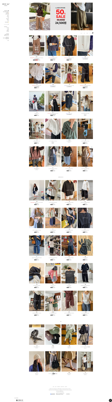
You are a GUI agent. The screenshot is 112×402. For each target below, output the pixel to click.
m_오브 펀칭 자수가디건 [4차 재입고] (53, 257)
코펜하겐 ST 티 (53, 85)
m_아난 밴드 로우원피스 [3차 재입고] (53, 168)
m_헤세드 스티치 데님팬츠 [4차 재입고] (85, 202)
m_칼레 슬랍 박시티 (36, 113)
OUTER (8, 16)
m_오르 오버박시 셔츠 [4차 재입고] (85, 113)
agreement (58, 386)
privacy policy (62, 386)
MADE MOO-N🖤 (6, 10)
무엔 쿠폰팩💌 (5, 26)
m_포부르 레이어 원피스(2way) (53, 113)
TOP (8, 17)
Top (110, 400)
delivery (66, 386)
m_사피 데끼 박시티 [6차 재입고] (69, 168)
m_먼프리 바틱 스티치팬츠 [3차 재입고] (69, 257)
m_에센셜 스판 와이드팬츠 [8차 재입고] (85, 285)
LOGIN (81, 33)
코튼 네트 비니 (36, 373)
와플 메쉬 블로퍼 (69, 373)
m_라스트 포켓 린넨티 (85, 257)
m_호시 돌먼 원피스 (69, 285)
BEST (8, 15)
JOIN (84, 33)
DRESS (8, 19)
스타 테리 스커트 (69, 113)
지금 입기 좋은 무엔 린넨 (6, 11)
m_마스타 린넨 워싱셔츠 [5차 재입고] (69, 202)
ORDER (87, 33)
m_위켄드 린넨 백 (50, 373)
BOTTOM (7, 18)
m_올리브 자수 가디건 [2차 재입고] (37, 202)
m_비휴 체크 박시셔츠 (52, 285)
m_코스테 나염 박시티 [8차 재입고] (53, 202)
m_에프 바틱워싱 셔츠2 (36, 85)
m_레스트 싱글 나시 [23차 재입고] (85, 168)
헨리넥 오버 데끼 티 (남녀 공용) (69, 85)
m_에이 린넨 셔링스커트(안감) (36, 285)
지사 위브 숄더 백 (85, 373)
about (53, 386)
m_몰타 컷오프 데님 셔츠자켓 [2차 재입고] (37, 257)
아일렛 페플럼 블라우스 (36, 168)
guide (55, 386)
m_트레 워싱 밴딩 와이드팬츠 (85, 85)
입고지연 (8, 31)
